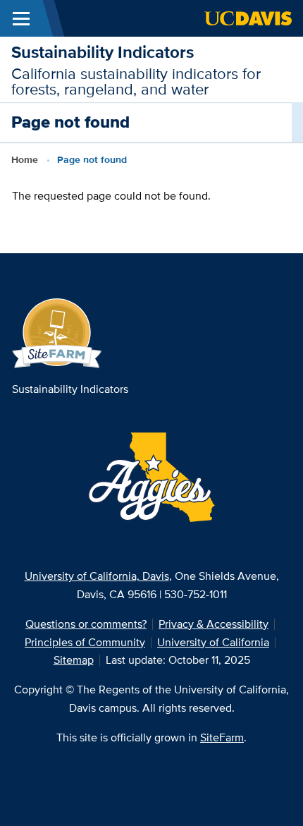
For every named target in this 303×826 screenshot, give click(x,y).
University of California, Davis (97, 576)
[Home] (56, 332)
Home (24, 159)
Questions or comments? (86, 624)
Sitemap (74, 660)
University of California (213, 642)
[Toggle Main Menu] (21, 18)
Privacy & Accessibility (213, 624)
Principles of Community (85, 642)
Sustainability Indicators (102, 52)
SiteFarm (222, 737)
